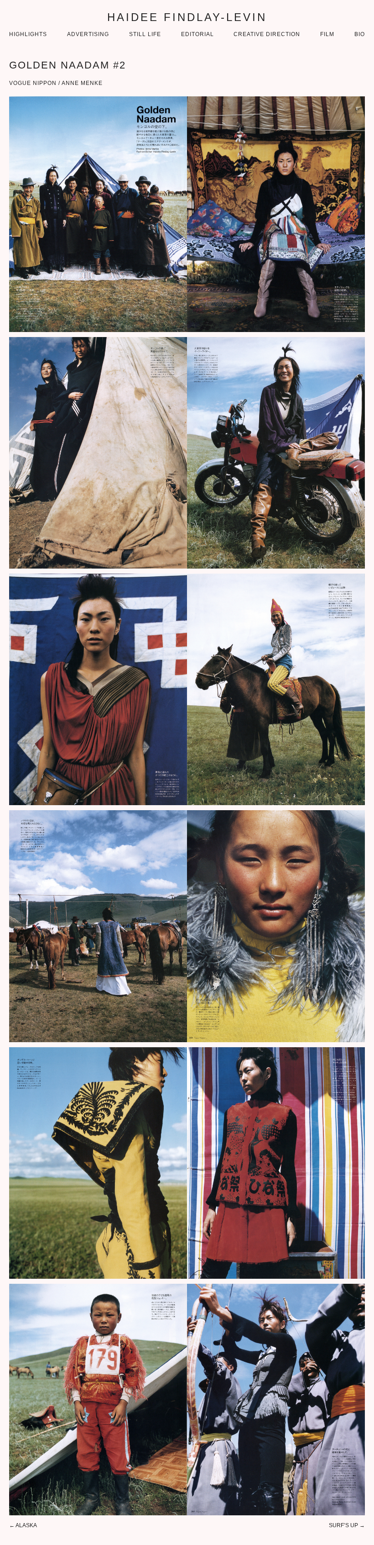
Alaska (26, 1525)
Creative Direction (267, 34)
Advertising (88, 34)
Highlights (28, 34)
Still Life (145, 34)
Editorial (197, 34)
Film (327, 34)
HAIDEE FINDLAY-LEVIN (187, 17)
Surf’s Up (343, 1525)
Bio (359, 34)
